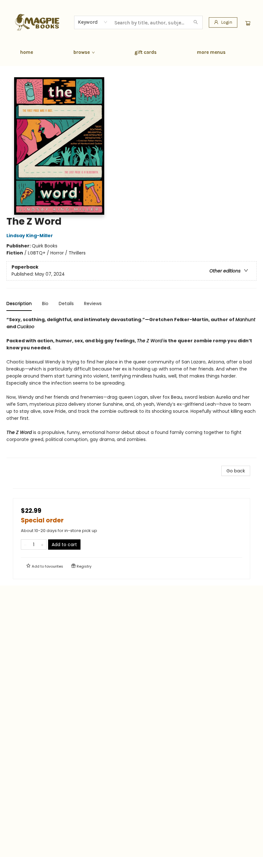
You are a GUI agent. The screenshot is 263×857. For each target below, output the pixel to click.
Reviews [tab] (93, 303)
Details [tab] (66, 303)
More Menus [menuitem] (211, 52)
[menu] (131, 52)
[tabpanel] (131, 387)
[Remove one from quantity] (25, 544)
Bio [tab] (45, 303)
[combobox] (92, 22)
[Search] (195, 22)
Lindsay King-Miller (29, 235)
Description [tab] (19, 303)
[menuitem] (26, 52)
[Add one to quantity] (42, 544)
